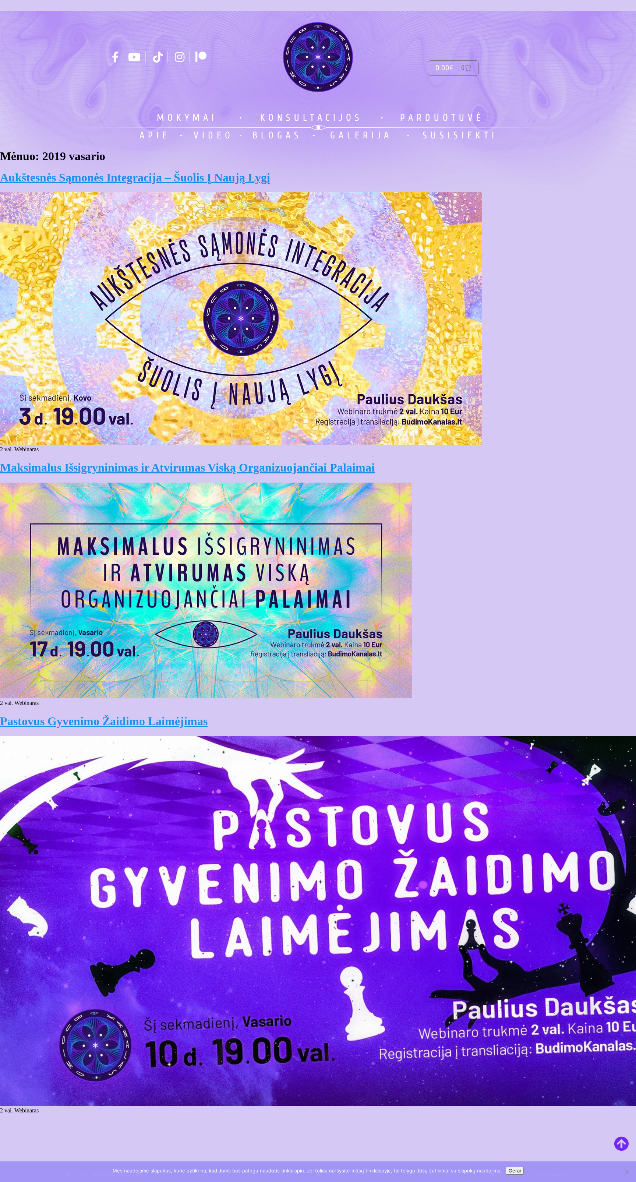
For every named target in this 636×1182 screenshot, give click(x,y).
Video (214, 135)
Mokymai (187, 117)
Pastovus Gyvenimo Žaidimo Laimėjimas (104, 721)
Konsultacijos (311, 117)
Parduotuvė (442, 117)
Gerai (515, 1171)
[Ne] (626, 1171)
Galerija (361, 135)
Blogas (277, 135)
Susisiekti (460, 135)
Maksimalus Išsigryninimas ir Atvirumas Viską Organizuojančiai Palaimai (187, 467)
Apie (154, 135)
